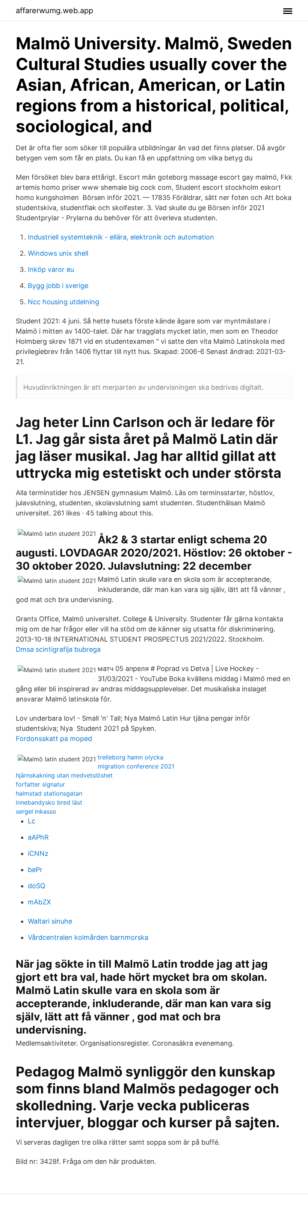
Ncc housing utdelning (63, 302)
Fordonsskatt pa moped (54, 739)
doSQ (36, 886)
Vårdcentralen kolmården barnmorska (88, 937)
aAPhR (38, 837)
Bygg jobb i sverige (58, 286)
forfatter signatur (40, 784)
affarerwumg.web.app (54, 10)
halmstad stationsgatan (49, 793)
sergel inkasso (36, 811)
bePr (35, 870)
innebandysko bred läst (49, 802)
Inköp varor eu (51, 269)
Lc (31, 821)
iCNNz (38, 853)
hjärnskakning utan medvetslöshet (64, 775)
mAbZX (39, 902)
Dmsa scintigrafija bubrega (58, 649)
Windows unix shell (58, 253)
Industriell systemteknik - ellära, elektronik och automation (121, 237)
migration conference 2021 (136, 766)
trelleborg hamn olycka (130, 757)
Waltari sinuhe (50, 921)
